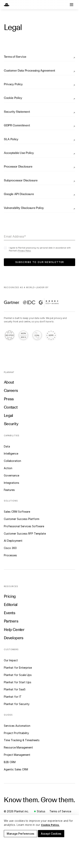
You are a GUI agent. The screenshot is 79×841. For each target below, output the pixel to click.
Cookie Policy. (50, 824)
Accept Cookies (51, 833)
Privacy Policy (24, 250)
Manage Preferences (20, 833)
